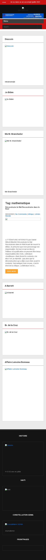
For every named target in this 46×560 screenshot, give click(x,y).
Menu (6, 21)
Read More (11, 271)
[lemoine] (23, 393)
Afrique (31, 214)
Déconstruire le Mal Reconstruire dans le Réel (22, 208)
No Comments (21, 214)
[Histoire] (23, 457)
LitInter (37, 214)
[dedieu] (23, 63)
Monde (8, 216)
